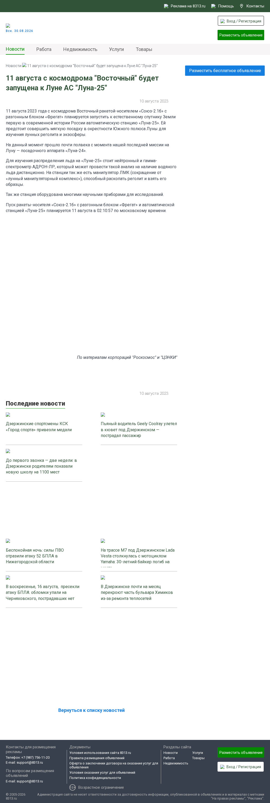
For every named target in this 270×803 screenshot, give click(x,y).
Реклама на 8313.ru (188, 6)
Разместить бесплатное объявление (225, 70)
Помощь (226, 6)
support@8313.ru (30, 762)
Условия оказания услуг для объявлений (102, 772)
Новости (15, 49)
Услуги (116, 49)
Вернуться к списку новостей (91, 710)
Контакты (255, 6)
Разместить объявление (241, 35)
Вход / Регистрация (244, 21)
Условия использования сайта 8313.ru (100, 753)
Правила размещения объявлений (96, 758)
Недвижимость (80, 49)
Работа (43, 49)
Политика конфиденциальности (95, 778)
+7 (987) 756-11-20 (35, 757)
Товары (144, 49)
